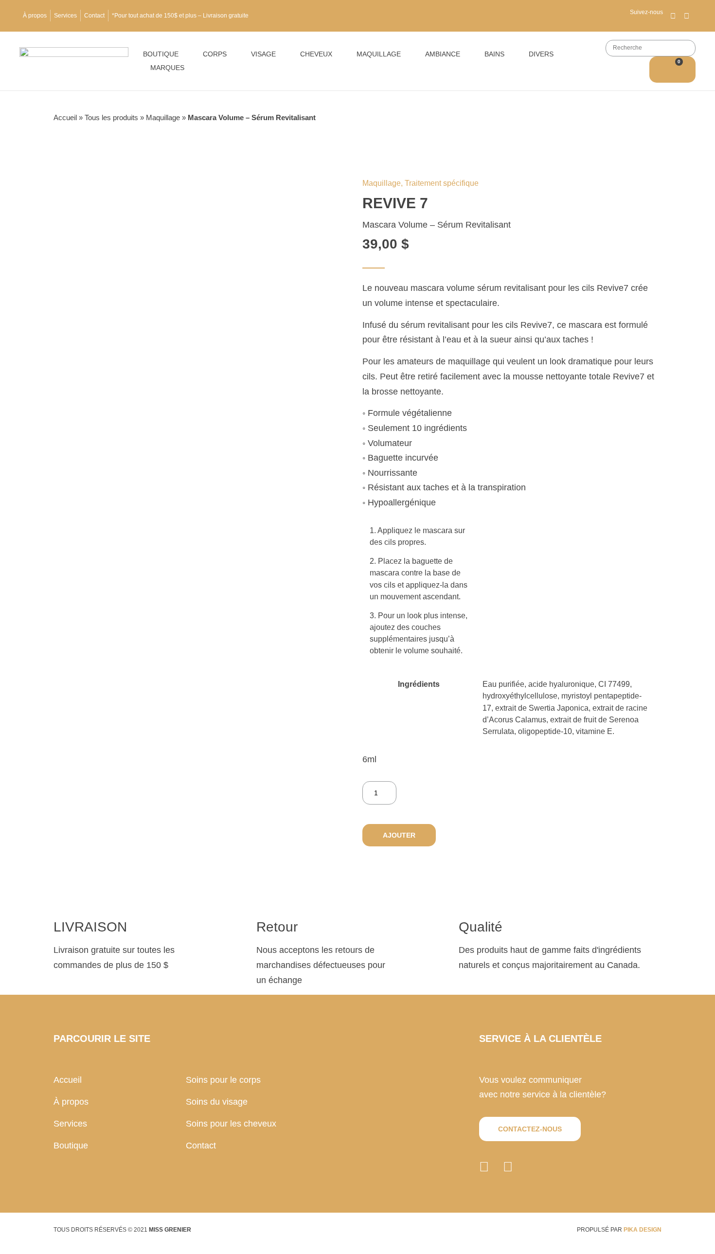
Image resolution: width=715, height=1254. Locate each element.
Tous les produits (111, 117)
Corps (215, 54)
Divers (541, 54)
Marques (167, 68)
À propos (35, 15)
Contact (94, 15)
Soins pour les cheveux (231, 1124)
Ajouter (399, 835)
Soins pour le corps (223, 1080)
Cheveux (316, 54)
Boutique (161, 54)
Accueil (65, 117)
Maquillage (379, 54)
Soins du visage (217, 1102)
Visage (263, 54)
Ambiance (442, 54)
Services (65, 15)
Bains (494, 54)
